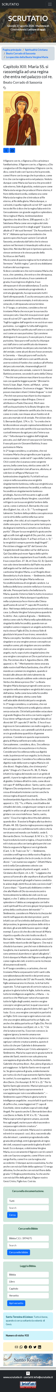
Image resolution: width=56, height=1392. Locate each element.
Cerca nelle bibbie (18, 1252)
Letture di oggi (36, 29)
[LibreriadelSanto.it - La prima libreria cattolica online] (28, 1384)
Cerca (12, 1214)
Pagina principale (12, 49)
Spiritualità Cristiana (36, 49)
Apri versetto (16, 1303)
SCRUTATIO (10, 4)
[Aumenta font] (6, 150)
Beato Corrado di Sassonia (20, 53)
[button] (28, 1373)
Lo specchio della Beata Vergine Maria (27, 57)
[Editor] (12, 150)
